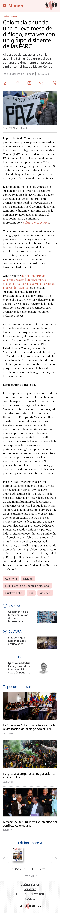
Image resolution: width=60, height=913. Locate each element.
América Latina (10, 16)
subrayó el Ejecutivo (36, 222)
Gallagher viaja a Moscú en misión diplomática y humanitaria (18, 616)
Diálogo (28, 578)
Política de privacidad (30, 894)
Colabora (30, 889)
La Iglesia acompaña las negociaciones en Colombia (29, 775)
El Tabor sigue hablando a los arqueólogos (17, 641)
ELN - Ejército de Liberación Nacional (27, 585)
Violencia (45, 593)
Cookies (30, 898)
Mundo (15, 5)
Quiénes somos (30, 884)
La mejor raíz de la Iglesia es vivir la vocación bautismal (19, 669)
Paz (31, 593)
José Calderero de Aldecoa (18, 73)
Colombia (11, 578)
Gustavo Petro (14, 593)
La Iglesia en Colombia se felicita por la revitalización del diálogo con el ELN (29, 727)
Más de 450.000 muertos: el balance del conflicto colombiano (30, 823)
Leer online (30, 876)
